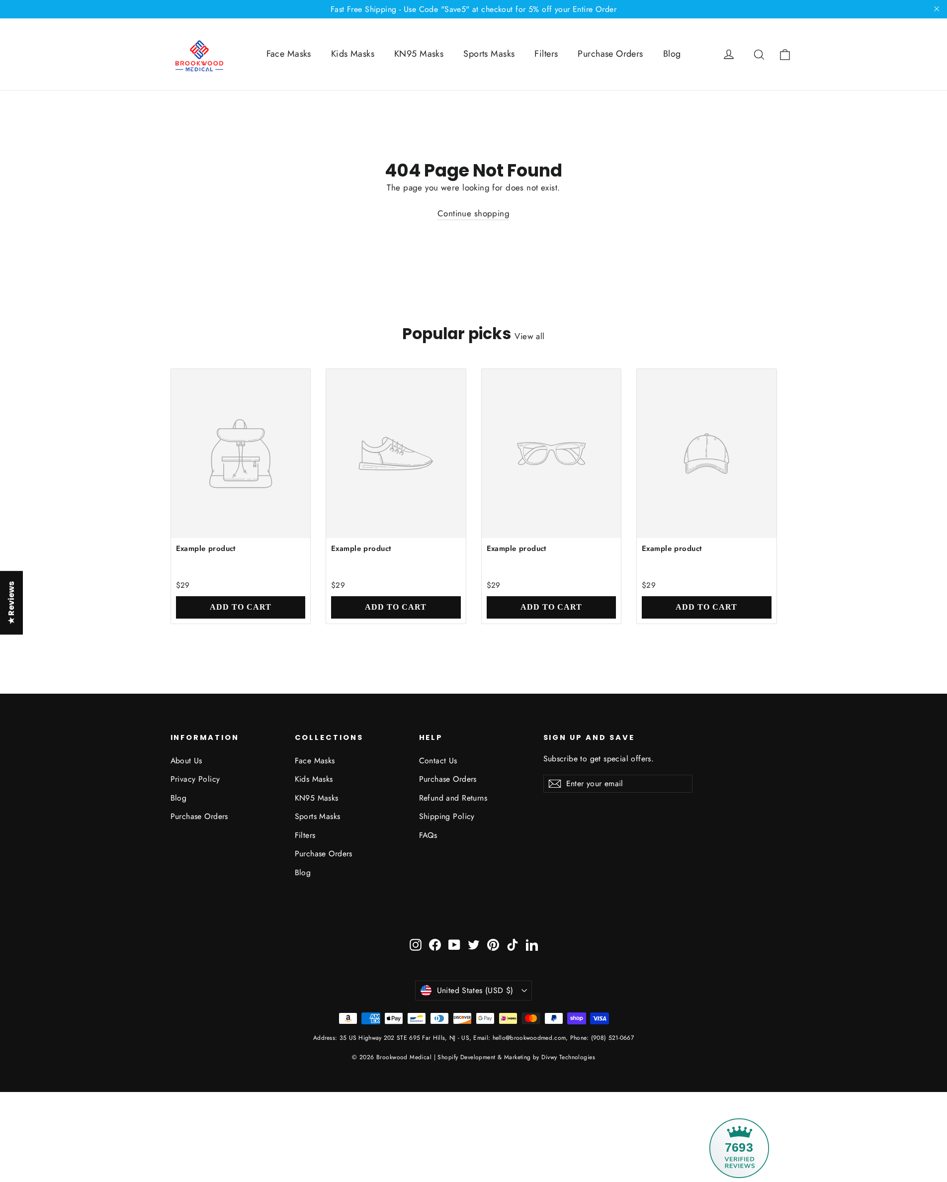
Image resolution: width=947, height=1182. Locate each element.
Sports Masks (489, 53)
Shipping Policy (447, 816)
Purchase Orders (610, 53)
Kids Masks (352, 53)
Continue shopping (473, 213)
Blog (672, 53)
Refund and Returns (453, 798)
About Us (186, 760)
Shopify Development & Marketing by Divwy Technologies (516, 1057)
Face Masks (288, 53)
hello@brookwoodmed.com (529, 1037)
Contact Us (438, 760)
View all (529, 336)
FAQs (428, 835)
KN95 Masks (418, 53)
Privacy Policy (195, 779)
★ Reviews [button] (11, 602)
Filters (546, 53)
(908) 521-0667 (611, 1037)
